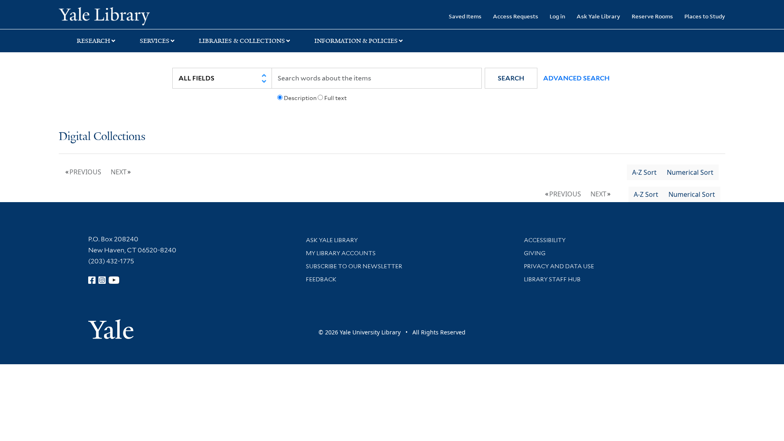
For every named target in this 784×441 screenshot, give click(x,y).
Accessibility (545, 240)
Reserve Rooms (652, 16)
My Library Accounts (341, 253)
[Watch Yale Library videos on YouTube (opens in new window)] (114, 280)
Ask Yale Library (598, 16)
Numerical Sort (690, 172)
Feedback (321, 279)
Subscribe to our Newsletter (354, 266)
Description (300, 98)
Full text (335, 98)
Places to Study (704, 16)
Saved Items (465, 16)
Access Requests (515, 16)
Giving (535, 253)
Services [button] (154, 41)
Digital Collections (102, 137)
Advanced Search (576, 78)
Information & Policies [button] (356, 41)
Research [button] (93, 41)
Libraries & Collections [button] (242, 41)
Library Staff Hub (552, 279)
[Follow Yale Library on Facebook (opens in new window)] (92, 280)
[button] (511, 78)
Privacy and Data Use (559, 266)
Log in (557, 16)
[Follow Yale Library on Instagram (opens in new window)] (102, 280)
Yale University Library (109, 15)
